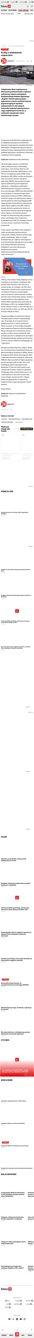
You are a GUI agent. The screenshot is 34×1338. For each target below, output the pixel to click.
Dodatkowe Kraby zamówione (19, 159)
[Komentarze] (17, 1330)
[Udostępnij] (31, 1329)
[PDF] (11, 410)
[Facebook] (9, 1319)
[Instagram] (24, 1319)
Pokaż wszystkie (19, 422)
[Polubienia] (2, 1330)
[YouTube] (20, 1319)
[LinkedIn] (17, 1319)
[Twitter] (13, 1319)
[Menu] (32, 6)
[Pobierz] (31, 61)
